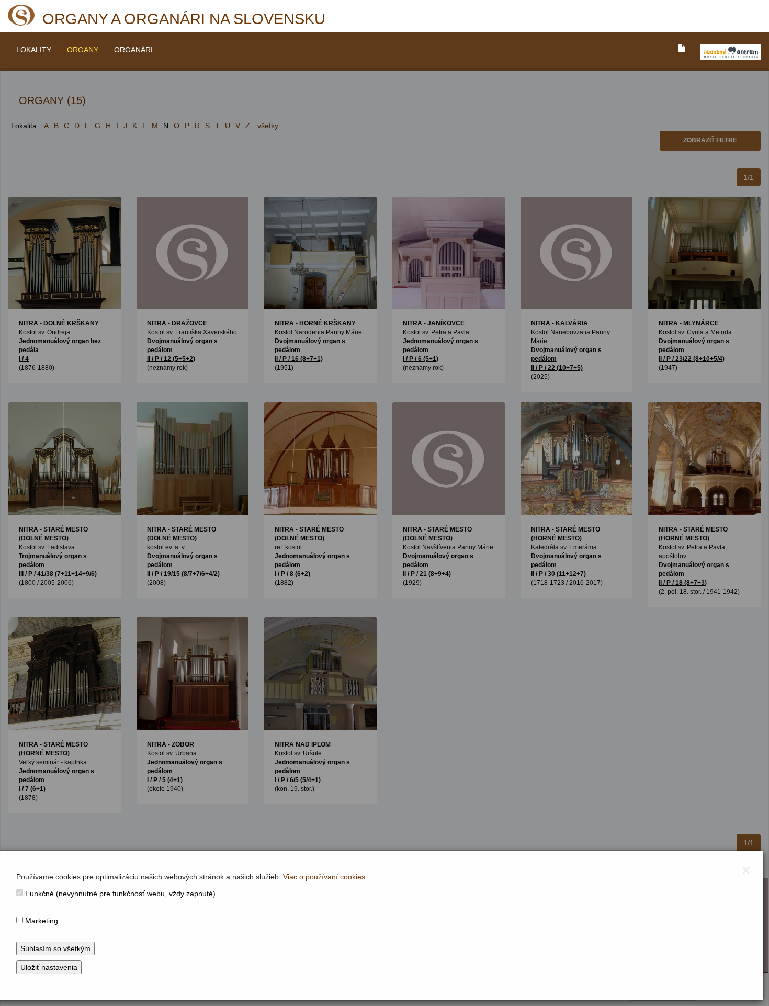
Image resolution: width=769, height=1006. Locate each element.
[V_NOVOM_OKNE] (730, 52)
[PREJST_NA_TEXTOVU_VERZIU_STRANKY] (682, 48)
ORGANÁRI (133, 50)
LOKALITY (33, 50)
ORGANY (82, 50)
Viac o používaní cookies (324, 877)
